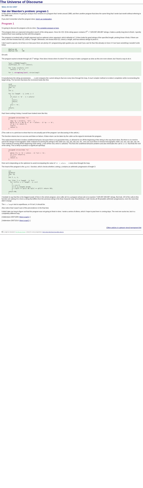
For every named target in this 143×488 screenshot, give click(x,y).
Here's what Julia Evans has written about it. (53, 232)
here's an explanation (44, 19)
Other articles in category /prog (118, 228)
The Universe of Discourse (21, 2)
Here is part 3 (24, 220)
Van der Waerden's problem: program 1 (25, 11)
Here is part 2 (24, 217)
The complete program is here (48, 28)
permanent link (135, 228)
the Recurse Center (20, 232)
